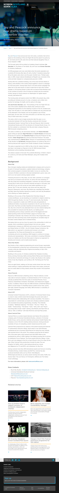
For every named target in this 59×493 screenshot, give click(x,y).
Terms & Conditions (22, 488)
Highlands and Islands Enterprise (12, 468)
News (10, 48)
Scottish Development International (13, 470)
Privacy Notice (48, 488)
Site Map (32, 488)
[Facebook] (16, 460)
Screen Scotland (7, 1)
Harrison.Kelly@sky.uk (43, 370)
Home (5, 48)
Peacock (15, 56)
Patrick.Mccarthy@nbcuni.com (22, 375)
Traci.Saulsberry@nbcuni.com (24, 377)
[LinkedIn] (19, 460)
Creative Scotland (14, 1)
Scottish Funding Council (10, 471)
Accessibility (41, 488)
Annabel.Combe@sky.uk (28, 370)
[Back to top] (53, 460)
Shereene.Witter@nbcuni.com (19, 374)
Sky (9, 56)
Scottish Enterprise (8, 466)
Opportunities (21, 1)
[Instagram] (13, 460)
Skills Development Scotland (11, 473)
